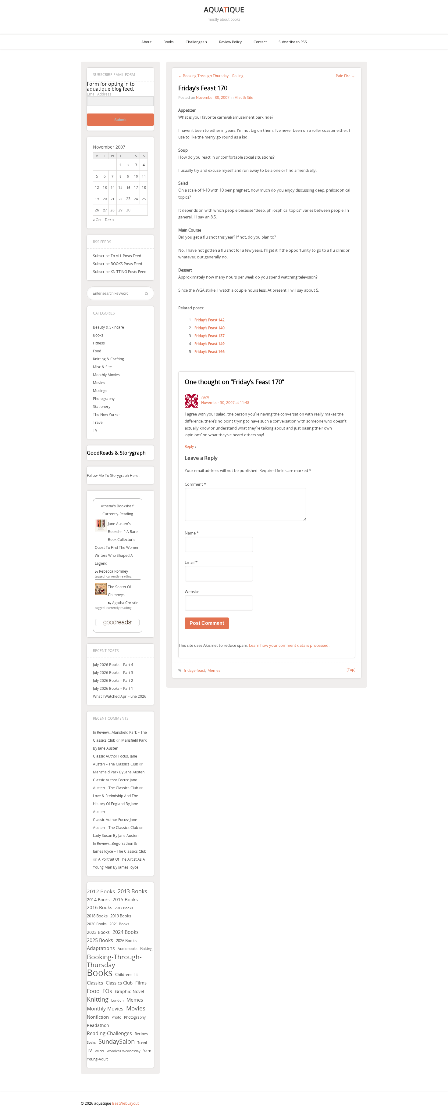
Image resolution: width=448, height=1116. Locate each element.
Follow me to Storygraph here (112, 475)
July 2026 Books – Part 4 (113, 664)
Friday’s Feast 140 (209, 327)
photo (116, 1017)
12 (97, 187)
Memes (134, 1000)
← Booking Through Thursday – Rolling (211, 75)
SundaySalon (116, 1042)
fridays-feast (194, 670)
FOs (107, 991)
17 (136, 187)
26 (97, 209)
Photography (104, 398)
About (146, 41)
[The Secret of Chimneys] (101, 593)
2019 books (120, 916)
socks (91, 1042)
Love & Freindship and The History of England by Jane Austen (115, 803)
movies (135, 1008)
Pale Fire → (345, 75)
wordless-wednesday (123, 1051)
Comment (195, 484)
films (141, 983)
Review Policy (230, 41)
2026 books (126, 940)
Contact (260, 41)
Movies (99, 382)
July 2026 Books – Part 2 (113, 680)
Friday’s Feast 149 (209, 343)
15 (120, 187)
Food (97, 350)
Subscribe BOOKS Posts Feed (117, 263)
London (117, 1000)
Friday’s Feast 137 (209, 335)
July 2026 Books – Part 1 (113, 688)
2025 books (100, 940)
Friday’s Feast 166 (209, 351)
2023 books (98, 932)
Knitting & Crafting (108, 358)
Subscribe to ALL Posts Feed (117, 255)
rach (205, 396)
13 (105, 187)
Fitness (99, 342)
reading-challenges (109, 1033)
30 (128, 209)
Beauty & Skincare (108, 327)
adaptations (101, 948)
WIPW (99, 1051)
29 (120, 209)
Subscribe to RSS (293, 41)
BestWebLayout (125, 1103)
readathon (98, 1025)
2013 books (132, 891)
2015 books (125, 899)
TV (95, 430)
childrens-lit (126, 974)
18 (144, 187)
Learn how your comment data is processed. (289, 645)
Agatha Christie (125, 602)
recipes (141, 1033)
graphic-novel (129, 991)
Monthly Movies (106, 374)
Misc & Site (102, 366)
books (99, 973)
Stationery (101, 406)
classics (95, 983)
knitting (97, 999)
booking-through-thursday (114, 961)
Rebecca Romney (113, 571)
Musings (100, 390)
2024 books (125, 932)
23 (128, 198)
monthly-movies (105, 1009)
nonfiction (98, 1017)
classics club (119, 983)
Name (192, 533)
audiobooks (127, 948)
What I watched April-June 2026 (119, 696)
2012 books (101, 891)
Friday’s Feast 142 (209, 319)
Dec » (109, 219)
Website (192, 591)
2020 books (97, 924)
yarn (147, 1051)
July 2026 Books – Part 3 (113, 672)
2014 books (98, 899)
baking (146, 948)
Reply (189, 446)
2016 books (99, 907)
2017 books (124, 908)
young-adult (97, 1059)
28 (112, 209)
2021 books (119, 924)
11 (144, 176)
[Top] (351, 669)
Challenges (195, 41)
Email (191, 562)
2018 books (97, 916)
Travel (98, 422)
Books (168, 41)
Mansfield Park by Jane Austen (118, 771)
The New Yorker (106, 414)
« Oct (97, 219)
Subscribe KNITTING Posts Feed (119, 271)
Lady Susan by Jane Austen (115, 835)
